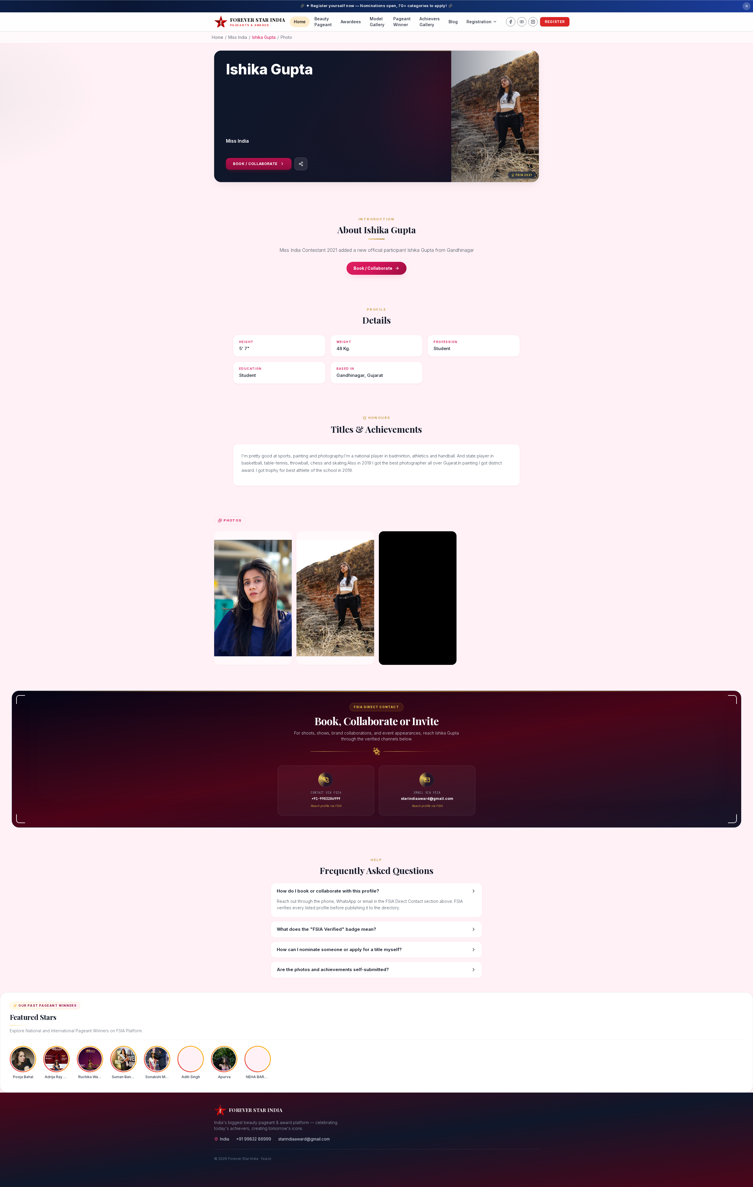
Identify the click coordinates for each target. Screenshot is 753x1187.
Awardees (351, 21)
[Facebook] (510, 21)
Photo (286, 37)
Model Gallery (377, 21)
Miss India (237, 37)
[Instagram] (533, 21)
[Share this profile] (300, 163)
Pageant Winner (402, 21)
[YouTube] (522, 21)
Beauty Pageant (323, 21)
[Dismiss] (746, 6)
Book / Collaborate (255, 164)
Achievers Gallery (429, 21)
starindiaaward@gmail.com (304, 1138)
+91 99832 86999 (253, 1138)
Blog (453, 21)
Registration (479, 21)
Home (300, 21)
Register (555, 21)
